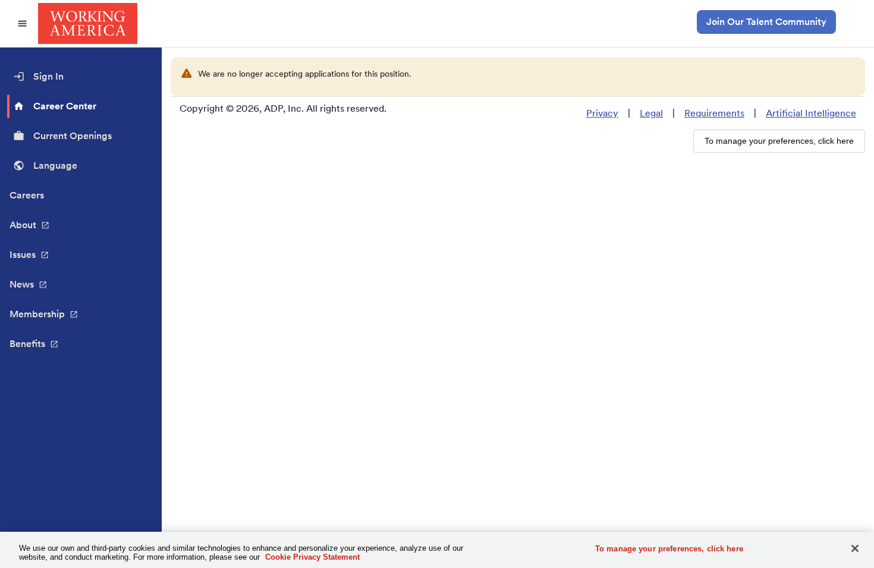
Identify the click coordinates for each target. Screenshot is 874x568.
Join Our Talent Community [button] (766, 21)
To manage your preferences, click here (669, 548)
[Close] (855, 548)
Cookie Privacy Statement (312, 557)
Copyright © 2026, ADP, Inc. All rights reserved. (283, 108)
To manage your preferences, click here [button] (779, 141)
